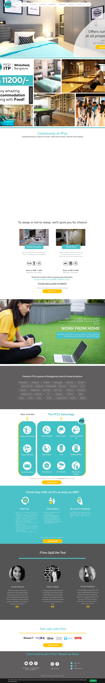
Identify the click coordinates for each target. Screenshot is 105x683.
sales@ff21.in (33, 669)
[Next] (96, 28)
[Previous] (9, 28)
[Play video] (34, 237)
